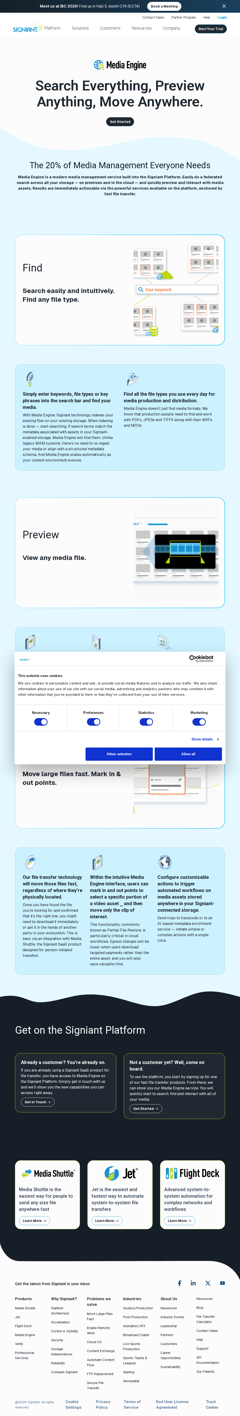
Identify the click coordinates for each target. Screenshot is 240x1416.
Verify (19, 1344)
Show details (202, 739)
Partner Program (184, 17)
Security (57, 1340)
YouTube (222, 1284)
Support (202, 1348)
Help (206, 17)
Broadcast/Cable (136, 1335)
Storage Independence (61, 1351)
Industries (132, 1298)
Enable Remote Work (98, 1330)
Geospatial (131, 1381)
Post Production (135, 1317)
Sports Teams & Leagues (135, 1360)
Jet (17, 1317)
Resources (142, 28)
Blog (199, 1308)
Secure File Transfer (95, 1385)
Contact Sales (153, 17)
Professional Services (24, 1355)
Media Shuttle (25, 1308)
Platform (52, 28)
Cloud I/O (94, 1342)
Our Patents (205, 1371)
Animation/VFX (134, 1326)
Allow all (188, 754)
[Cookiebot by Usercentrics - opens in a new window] (192, 658)
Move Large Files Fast (100, 1316)
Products (23, 1298)
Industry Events (172, 1317)
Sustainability (171, 1367)
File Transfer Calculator (205, 1319)
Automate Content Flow (100, 1362)
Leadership (169, 1326)
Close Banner (224, 6)
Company (171, 28)
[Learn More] (47, 1195)
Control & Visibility (64, 1331)
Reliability (58, 1363)
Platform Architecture (60, 1310)
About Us (169, 1298)
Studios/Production (138, 1308)
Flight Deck (23, 1326)
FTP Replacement (100, 1374)
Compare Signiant (64, 1372)
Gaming (128, 1372)
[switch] (93, 722)
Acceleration (60, 1322)
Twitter (208, 1283)
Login (222, 17)
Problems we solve (99, 1301)
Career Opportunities (171, 1355)
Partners (167, 1335)
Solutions (80, 28)
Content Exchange (101, 1351)
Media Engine (25, 1335)
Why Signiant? (64, 1298)
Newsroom (169, 1308)
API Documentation (207, 1360)
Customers (110, 28)
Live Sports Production (131, 1346)
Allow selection (119, 754)
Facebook (179, 1283)
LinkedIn (193, 1283)
